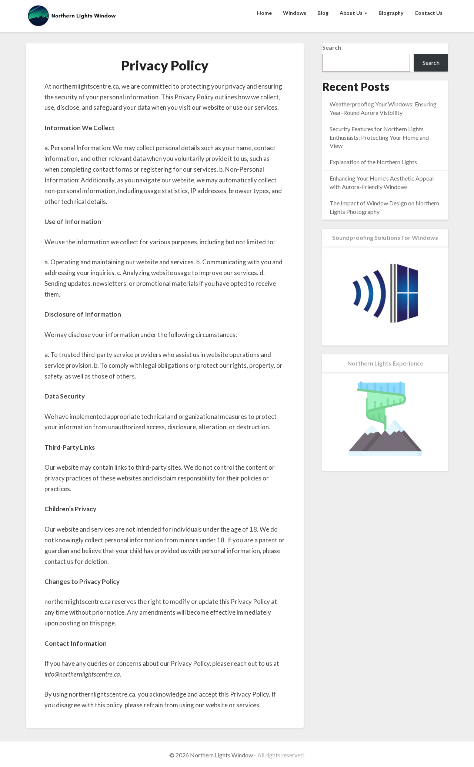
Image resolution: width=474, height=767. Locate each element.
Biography (390, 13)
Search (331, 47)
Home (264, 13)
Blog (322, 13)
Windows (294, 13)
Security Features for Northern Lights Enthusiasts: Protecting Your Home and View (379, 137)
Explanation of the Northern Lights (373, 161)
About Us (352, 13)
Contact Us (428, 13)
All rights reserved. (281, 754)
